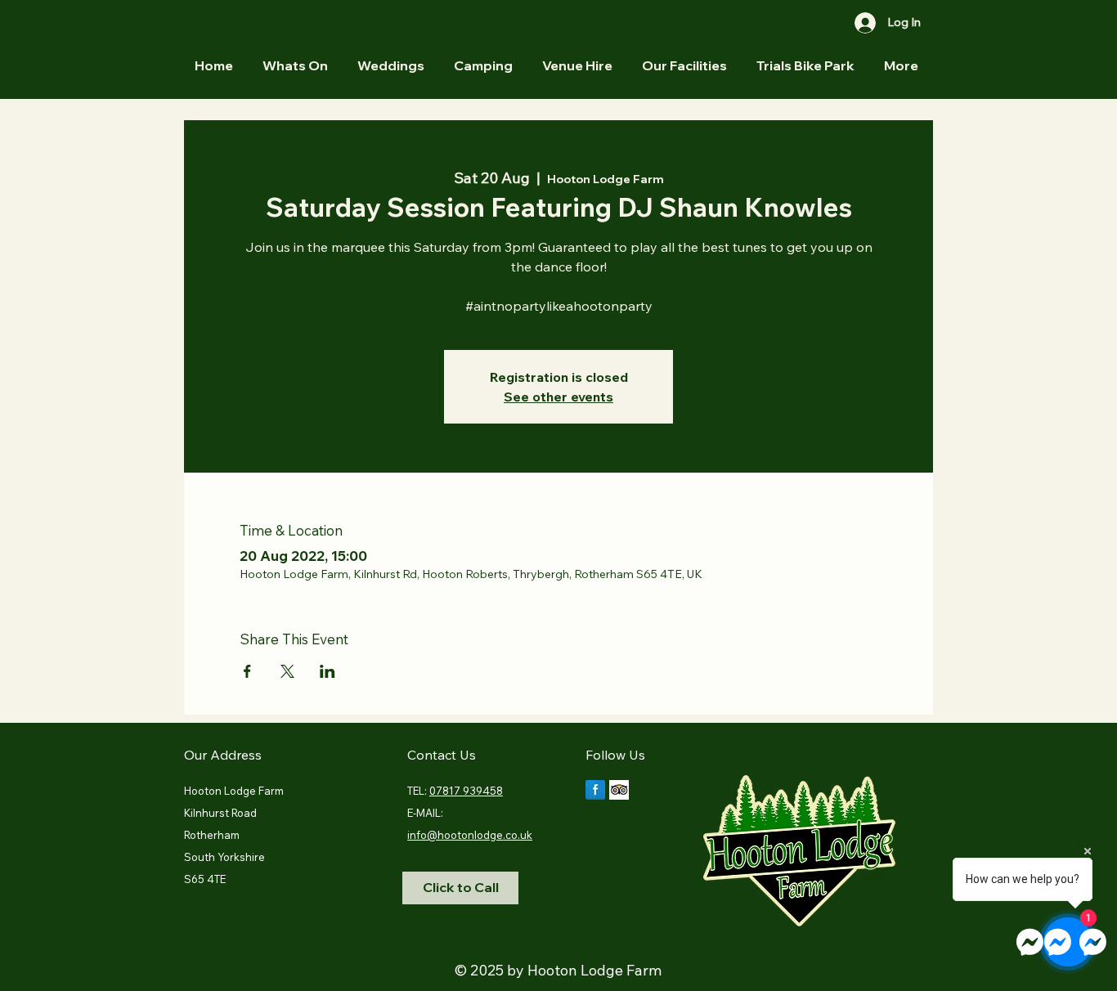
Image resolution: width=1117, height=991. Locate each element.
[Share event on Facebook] (247, 671)
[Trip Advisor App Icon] (619, 790)
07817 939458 (466, 790)
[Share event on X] (287, 671)
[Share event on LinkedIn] (327, 671)
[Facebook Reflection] (595, 790)
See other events (558, 396)
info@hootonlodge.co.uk (469, 834)
